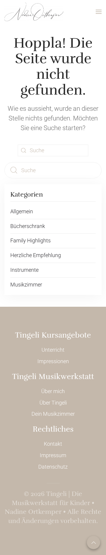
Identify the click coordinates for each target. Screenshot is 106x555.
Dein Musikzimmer (53, 414)
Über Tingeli (53, 403)
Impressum (53, 455)
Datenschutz (53, 467)
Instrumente (24, 270)
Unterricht (53, 350)
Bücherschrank (27, 226)
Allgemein (21, 211)
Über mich (53, 391)
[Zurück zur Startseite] (33, 12)
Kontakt (53, 444)
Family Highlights (30, 240)
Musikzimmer (26, 284)
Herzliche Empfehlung (35, 255)
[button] (99, 12)
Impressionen (53, 361)
